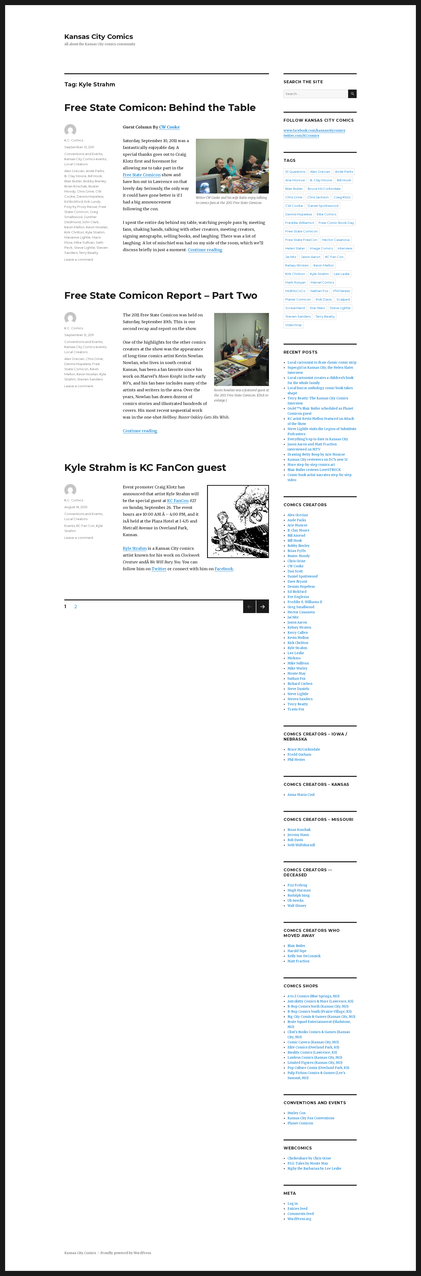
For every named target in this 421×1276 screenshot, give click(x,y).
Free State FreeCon (301, 240)
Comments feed (300, 1214)
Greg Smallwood (300, 607)
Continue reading (205, 249)
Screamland (295, 308)
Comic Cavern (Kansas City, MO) (313, 1042)
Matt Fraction (298, 961)
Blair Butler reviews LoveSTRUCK (314, 470)
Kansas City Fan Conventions (310, 1118)
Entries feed (297, 1209)
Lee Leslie (342, 274)
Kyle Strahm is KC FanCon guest (145, 467)
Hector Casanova (336, 240)
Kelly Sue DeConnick (304, 956)
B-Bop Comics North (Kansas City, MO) (317, 1006)
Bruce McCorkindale (324, 189)
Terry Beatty (88, 253)
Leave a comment (78, 259)
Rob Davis (324, 299)
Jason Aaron (310, 257)
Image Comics (321, 248)
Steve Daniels (298, 689)
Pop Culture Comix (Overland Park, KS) (318, 1068)
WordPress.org (299, 1219)
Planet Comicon (298, 299)
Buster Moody (298, 556)
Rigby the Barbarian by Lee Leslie (314, 1168)
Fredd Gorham (299, 755)
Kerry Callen (297, 633)
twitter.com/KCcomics (301, 136)
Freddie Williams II (299, 223)
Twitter (159, 568)
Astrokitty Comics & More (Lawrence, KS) (320, 1001)
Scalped (343, 299)
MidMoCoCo (295, 291)
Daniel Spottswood (323, 206)
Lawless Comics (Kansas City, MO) (314, 1058)
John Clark (90, 222)
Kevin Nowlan (96, 227)
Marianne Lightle (77, 237)
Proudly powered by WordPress (125, 1253)
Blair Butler (73, 181)
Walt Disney (296, 906)
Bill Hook (95, 176)
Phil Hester (341, 291)
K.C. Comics (73, 140)
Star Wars (317, 308)
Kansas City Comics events (85, 159)
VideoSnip (293, 325)
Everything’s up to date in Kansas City (317, 439)
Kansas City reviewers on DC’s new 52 (317, 460)
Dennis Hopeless (90, 196)
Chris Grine (85, 191)
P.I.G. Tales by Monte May (307, 1163)
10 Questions (295, 172)
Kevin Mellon (74, 227)
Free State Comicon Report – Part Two (161, 295)
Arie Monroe (295, 180)
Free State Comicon (142, 174)
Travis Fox (295, 709)
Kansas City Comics (98, 36)
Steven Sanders (90, 379)
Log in (292, 1204)
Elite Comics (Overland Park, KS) (313, 1047)
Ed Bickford (73, 201)
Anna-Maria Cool (301, 795)
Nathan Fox (319, 291)
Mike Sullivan (84, 242)
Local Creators (75, 164)
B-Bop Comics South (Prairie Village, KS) (319, 1012)
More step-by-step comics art (311, 465)
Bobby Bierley (94, 181)
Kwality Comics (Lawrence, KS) (312, 1052)
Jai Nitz (290, 257)
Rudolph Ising (298, 895)
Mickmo (294, 658)
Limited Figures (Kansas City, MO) (314, 1063)
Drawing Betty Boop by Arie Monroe (316, 454)
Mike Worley (297, 668)
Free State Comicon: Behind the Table (160, 107)
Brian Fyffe (296, 551)
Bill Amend (296, 535)
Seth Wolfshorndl (301, 845)
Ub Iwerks (295, 901)
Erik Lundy (92, 201)
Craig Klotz (342, 197)
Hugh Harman (299, 890)
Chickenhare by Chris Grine (309, 1158)
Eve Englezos (298, 597)
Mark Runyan (295, 282)
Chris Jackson (318, 197)
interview (345, 248)
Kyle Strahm (95, 232)
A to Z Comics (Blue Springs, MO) (313, 996)
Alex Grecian (74, 171)
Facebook (224, 568)
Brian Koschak (75, 186)
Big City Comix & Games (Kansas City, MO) (321, 1017)
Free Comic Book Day (336, 223)
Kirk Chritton (74, 232)
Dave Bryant (297, 581)
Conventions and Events (83, 154)
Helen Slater (295, 248)
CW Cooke (169, 127)
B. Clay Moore (75, 176)
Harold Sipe (296, 951)
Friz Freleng (297, 885)
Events (69, 526)
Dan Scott (295, 571)
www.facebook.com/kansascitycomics (314, 131)
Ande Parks (95, 171)
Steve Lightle (84, 247)
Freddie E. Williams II (304, 602)
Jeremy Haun (298, 835)
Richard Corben (299, 684)
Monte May (296, 673)
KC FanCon (178, 500)
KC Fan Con (85, 526)
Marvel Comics (322, 282)
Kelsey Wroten (297, 265)
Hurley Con (296, 1113)
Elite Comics (326, 214)
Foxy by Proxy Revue (80, 207)
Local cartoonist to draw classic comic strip (321, 362)
